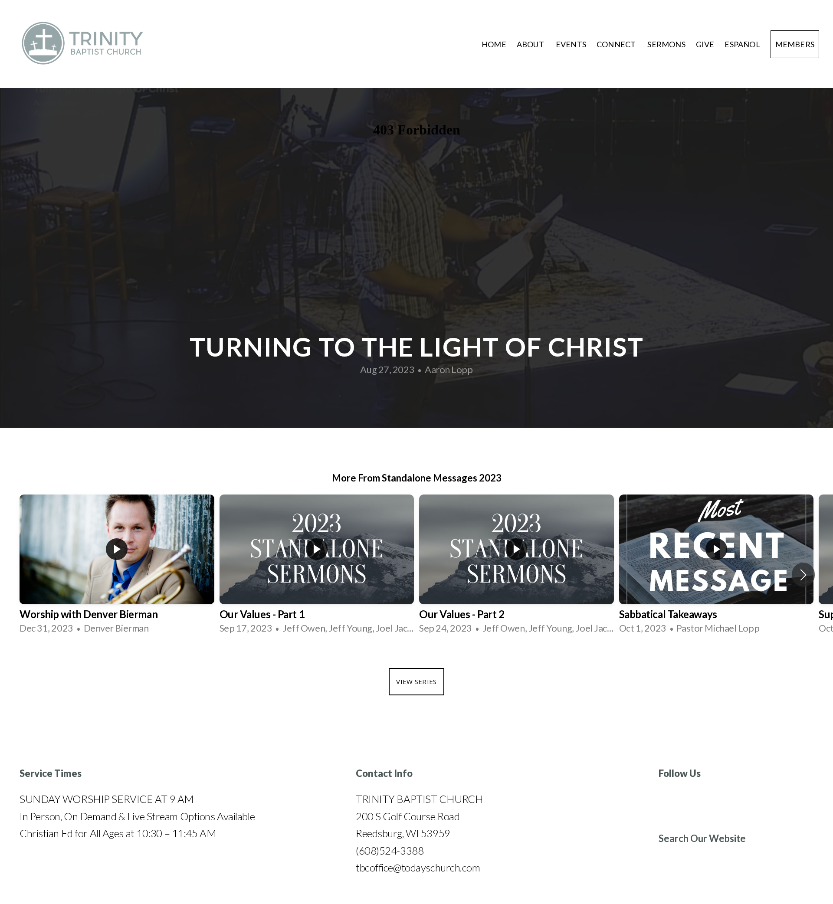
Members (794, 44)
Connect (617, 44)
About (531, 44)
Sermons (666, 44)
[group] (117, 567)
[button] (803, 574)
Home (494, 44)
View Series (416, 681)
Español (742, 44)
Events (571, 44)
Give (705, 44)
